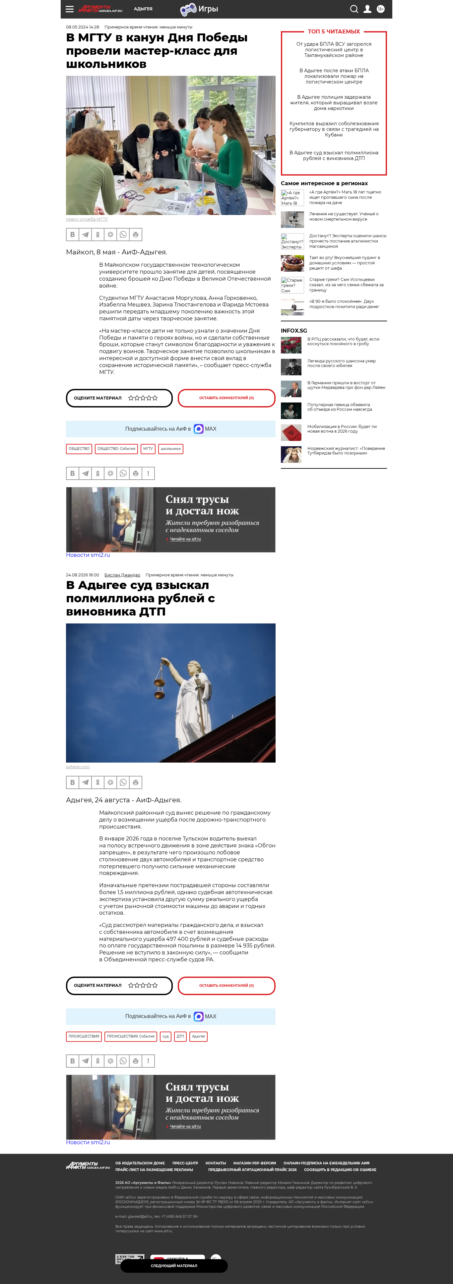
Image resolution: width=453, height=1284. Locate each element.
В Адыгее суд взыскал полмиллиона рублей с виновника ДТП (334, 155)
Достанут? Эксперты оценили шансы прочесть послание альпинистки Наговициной (347, 241)
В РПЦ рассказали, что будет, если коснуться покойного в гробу (343, 341)
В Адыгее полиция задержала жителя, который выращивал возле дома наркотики (334, 102)
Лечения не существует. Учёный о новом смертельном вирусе (344, 216)
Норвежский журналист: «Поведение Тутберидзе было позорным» (346, 450)
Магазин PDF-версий (254, 1163)
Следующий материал (174, 1266)
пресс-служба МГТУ (87, 219)
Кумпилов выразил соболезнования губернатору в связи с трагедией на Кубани (334, 129)
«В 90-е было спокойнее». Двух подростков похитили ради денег (344, 304)
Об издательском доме (140, 1163)
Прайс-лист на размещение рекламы (154, 1170)
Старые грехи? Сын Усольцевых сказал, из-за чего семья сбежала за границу (346, 285)
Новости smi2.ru (88, 555)
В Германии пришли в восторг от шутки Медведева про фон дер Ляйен (346, 385)
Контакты (216, 1163)
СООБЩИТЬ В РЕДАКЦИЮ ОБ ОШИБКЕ (340, 1170)
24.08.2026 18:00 (82, 574)
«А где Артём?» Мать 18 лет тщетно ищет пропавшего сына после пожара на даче (345, 197)
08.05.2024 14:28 (82, 27)
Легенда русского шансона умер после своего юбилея (341, 363)
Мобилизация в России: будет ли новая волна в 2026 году (342, 429)
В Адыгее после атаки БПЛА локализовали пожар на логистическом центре (334, 76)
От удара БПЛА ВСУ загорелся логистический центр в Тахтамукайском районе (333, 49)
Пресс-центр (185, 1163)
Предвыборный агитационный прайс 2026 (252, 1170)
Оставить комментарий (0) (226, 398)
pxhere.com (78, 766)
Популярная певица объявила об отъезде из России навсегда (339, 407)
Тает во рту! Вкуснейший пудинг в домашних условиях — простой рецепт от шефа (344, 263)
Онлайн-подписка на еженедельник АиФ (327, 1163)
